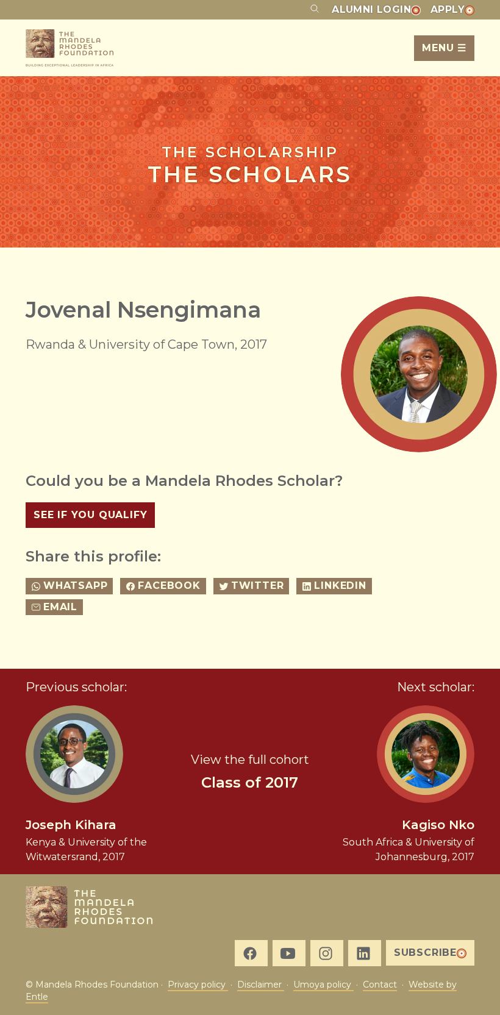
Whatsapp (75, 585)
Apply (447, 9)
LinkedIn (340, 585)
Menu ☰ (444, 48)
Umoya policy (323, 984)
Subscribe (425, 952)
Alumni (371, 9)
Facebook (169, 585)
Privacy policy (198, 984)
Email (60, 607)
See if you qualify (90, 515)
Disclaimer (260, 984)
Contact (380, 984)
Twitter (257, 585)
